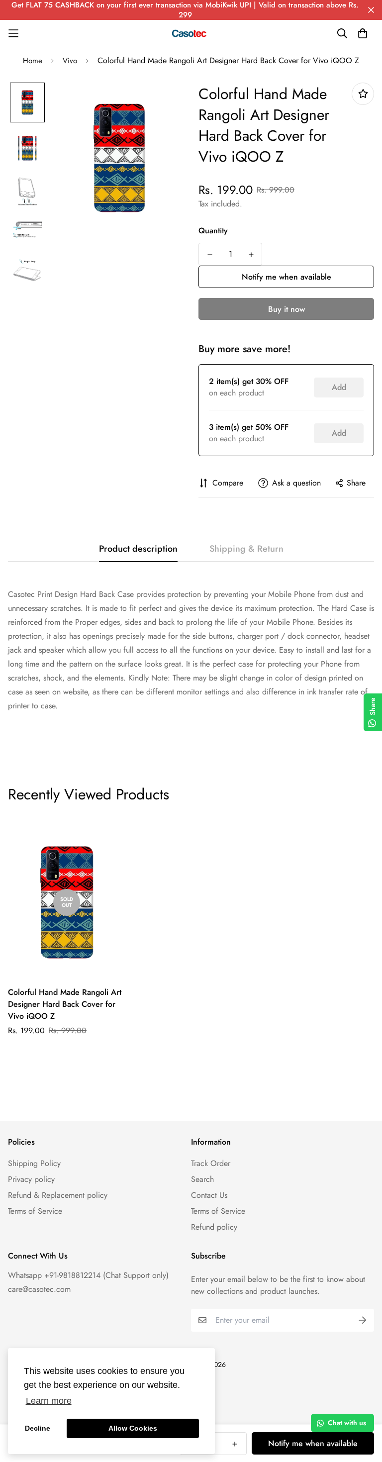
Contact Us (209, 1195)
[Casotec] (191, 33)
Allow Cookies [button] (132, 1428)
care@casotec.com (39, 1289)
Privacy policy (31, 1179)
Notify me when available (286, 277)
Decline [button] (37, 1428)
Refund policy (214, 1227)
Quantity (213, 230)
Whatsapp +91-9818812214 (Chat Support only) (88, 1275)
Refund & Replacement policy (57, 1195)
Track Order (210, 1163)
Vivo (70, 60)
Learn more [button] (49, 1401)
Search (202, 1179)
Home (32, 60)
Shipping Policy (34, 1163)
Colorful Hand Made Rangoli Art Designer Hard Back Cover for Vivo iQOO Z (64, 1004)
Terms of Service (35, 1211)
